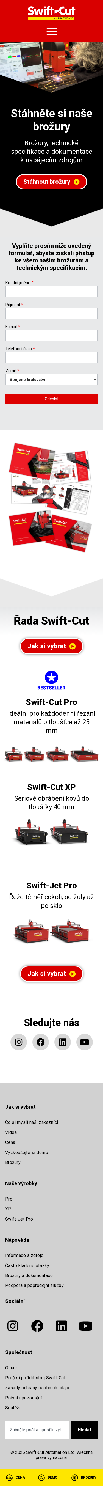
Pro (9, 1199)
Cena (10, 1142)
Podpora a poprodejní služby (34, 1285)
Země (12, 371)
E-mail (12, 327)
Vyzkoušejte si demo (26, 1152)
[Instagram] (18, 1042)
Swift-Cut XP (51, 787)
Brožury (13, 1162)
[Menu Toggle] (51, 31)
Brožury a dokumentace (29, 1275)
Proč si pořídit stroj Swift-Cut (35, 1377)
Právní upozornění (23, 1397)
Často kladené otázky (27, 1265)
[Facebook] (40, 1042)
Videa (11, 1132)
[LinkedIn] (62, 1042)
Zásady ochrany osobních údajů (37, 1387)
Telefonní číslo (20, 349)
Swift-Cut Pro (51, 702)
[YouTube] (84, 1042)
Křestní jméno (19, 283)
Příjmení (14, 305)
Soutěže (13, 1407)
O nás (11, 1367)
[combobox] (37, 1430)
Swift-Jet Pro (51, 885)
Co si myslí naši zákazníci (31, 1122)
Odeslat (52, 398)
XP (8, 1209)
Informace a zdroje (24, 1255)
